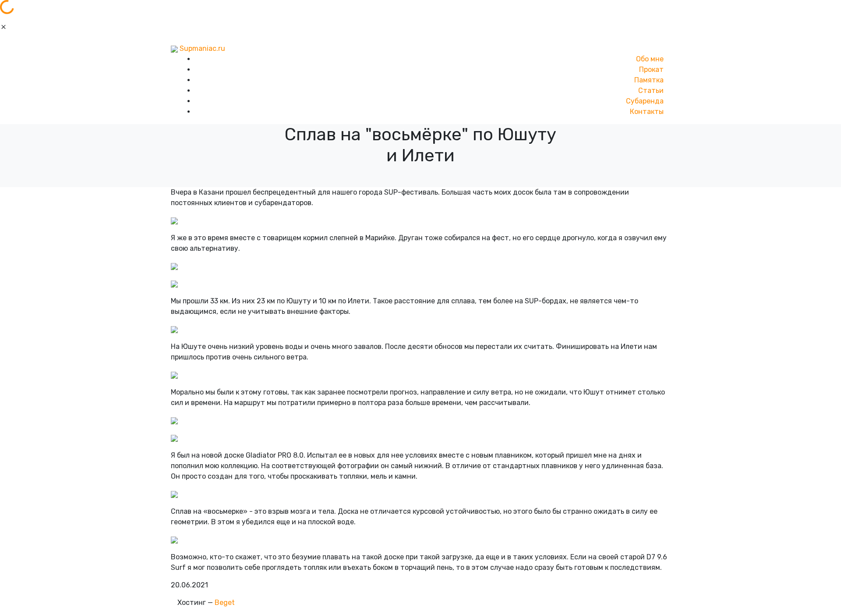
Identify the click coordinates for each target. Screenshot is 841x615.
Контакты (647, 111)
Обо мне (650, 59)
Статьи (651, 90)
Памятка (649, 80)
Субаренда (645, 101)
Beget (225, 602)
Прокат (651, 69)
